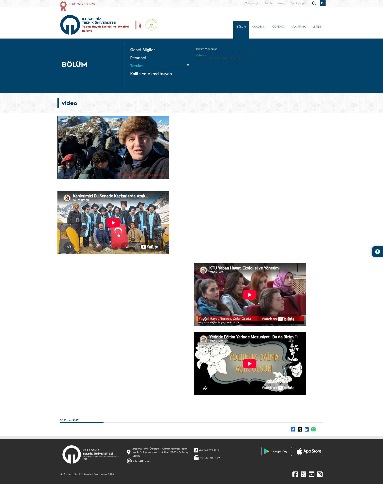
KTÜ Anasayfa (251, 3)
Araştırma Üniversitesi (82, 3)
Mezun (281, 3)
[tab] (159, 50)
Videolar (201, 55)
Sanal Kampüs (298, 3)
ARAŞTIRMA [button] (298, 26)
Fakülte (268, 3)
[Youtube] (311, 474)
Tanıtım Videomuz (206, 48)
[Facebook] (295, 474)
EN (322, 3)
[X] (303, 474)
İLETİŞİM (317, 26)
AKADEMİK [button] (259, 26)
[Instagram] (320, 474)
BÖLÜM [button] (241, 26)
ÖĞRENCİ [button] (278, 26)
